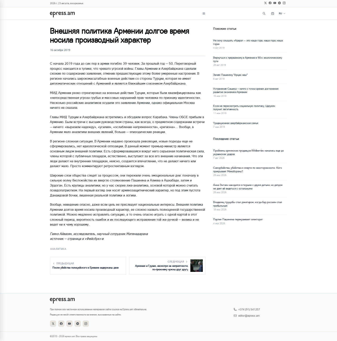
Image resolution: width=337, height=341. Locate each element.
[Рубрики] (204, 13)
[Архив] (273, 13)
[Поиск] (264, 13)
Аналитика (58, 248)
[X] (265, 3)
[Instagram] (284, 3)
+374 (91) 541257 (249, 309)
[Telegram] (279, 3)
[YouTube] (274, 3)
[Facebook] (270, 3)
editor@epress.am (249, 315)
